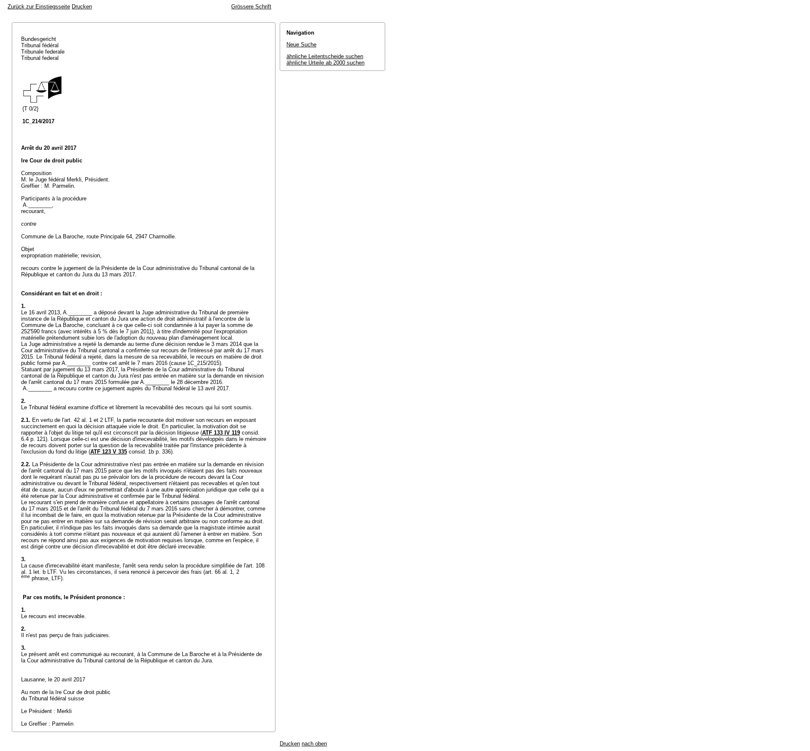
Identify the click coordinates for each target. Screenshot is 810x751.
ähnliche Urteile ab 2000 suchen (325, 62)
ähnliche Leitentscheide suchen (324, 56)
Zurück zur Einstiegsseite (39, 6)
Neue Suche (301, 44)
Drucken (82, 6)
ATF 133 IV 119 (221, 433)
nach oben (314, 743)
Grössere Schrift (251, 6)
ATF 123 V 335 (108, 451)
